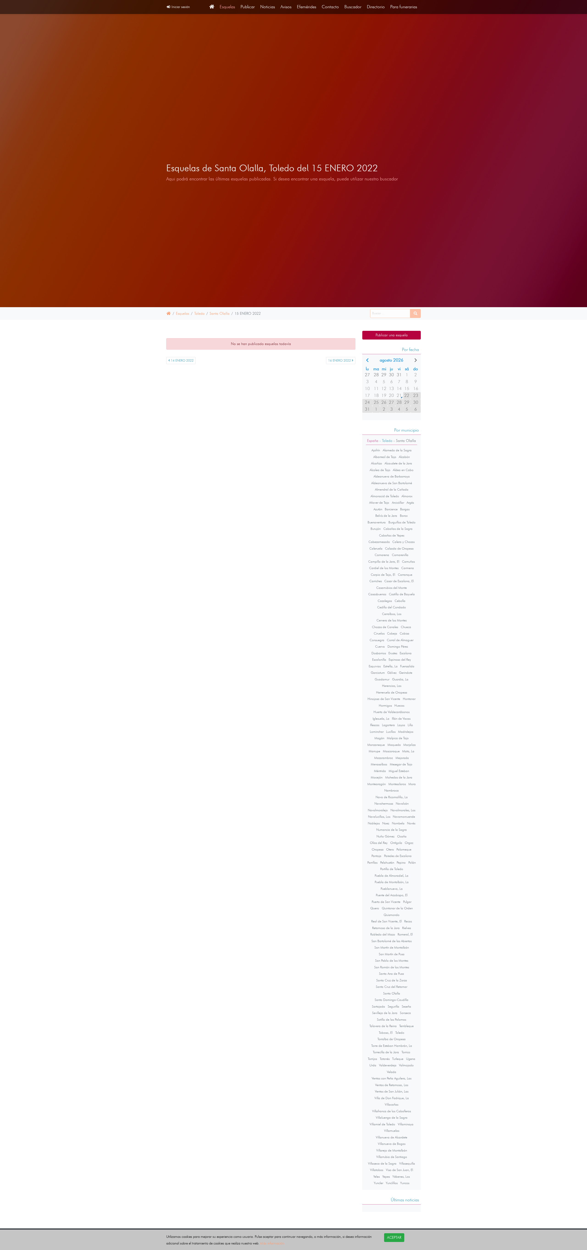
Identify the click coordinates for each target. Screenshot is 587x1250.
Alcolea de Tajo (380, 470)
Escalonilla (379, 659)
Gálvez (391, 673)
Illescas (374, 725)
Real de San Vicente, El (386, 921)
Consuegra (377, 640)
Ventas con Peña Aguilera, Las (391, 1078)
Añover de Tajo (379, 502)
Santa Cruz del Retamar (391, 987)
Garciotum (378, 673)
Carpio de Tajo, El (383, 575)
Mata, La (408, 751)
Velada (391, 1072)
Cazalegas (385, 601)
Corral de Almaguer (400, 640)
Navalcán (402, 803)
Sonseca (405, 1013)
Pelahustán (387, 862)
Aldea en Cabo (403, 470)
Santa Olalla (220, 313)
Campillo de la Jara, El (383, 561)
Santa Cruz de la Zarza (391, 980)
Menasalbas (379, 764)
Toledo (199, 313)
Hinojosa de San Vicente (384, 699)
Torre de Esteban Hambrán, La (391, 1046)
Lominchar (377, 732)
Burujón (376, 529)
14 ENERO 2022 (182, 360)
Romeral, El (405, 934)
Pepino (401, 862)
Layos (401, 725)
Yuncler (378, 1183)
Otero (390, 849)
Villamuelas (391, 1131)
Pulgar (407, 902)
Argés (410, 502)
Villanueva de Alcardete (391, 1137)
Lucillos (391, 732)
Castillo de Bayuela (402, 594)
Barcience (391, 509)
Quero (374, 908)
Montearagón (376, 784)
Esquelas (227, 6)
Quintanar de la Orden (397, 908)
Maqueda (394, 745)
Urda (372, 1065)
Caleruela (375, 548)
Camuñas (408, 561)
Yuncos (404, 1183)
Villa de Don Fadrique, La (391, 1098)
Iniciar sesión (180, 7)
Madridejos (405, 732)
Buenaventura (377, 522)
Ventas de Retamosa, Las (391, 1085)
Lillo (410, 725)
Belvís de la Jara (386, 516)
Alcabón (404, 457)
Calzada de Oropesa (399, 548)
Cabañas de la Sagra (398, 529)
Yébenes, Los (401, 1176)
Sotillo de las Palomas (391, 1019)
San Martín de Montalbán (391, 947)
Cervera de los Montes (392, 620)
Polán (412, 862)
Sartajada (378, 1006)
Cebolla (400, 601)
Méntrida (380, 771)
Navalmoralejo (378, 810)
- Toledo (385, 440)
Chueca (406, 627)
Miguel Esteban (399, 771)
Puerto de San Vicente (386, 902)
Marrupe (374, 751)
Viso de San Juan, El (399, 1170)
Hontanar (409, 699)
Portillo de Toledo (391, 869)
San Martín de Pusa (391, 954)
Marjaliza (409, 745)
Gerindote (405, 673)
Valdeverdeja (387, 1065)
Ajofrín (375, 450)
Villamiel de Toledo (382, 1124)
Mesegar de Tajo (401, 764)
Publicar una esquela (392, 335)
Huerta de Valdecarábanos (392, 712)
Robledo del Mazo (382, 934)
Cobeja (392, 633)
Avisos (285, 6)
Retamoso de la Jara (386, 928)
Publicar (248, 6)
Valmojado (406, 1065)
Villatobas (376, 1170)
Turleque (397, 1059)
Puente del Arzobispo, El (391, 895)
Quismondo (391, 915)
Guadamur (382, 679)
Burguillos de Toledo (401, 522)
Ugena (410, 1059)
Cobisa (404, 633)
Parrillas (372, 862)
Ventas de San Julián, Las (391, 1091)
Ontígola (396, 843)
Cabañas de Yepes (391, 535)
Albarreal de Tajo (384, 457)
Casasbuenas (377, 594)
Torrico (405, 1052)
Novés (411, 823)
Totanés (385, 1059)
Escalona (406, 653)
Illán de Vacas (401, 718)
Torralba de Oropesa (391, 1039)
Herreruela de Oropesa (391, 692)
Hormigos (385, 705)
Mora (412, 784)
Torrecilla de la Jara (386, 1052)
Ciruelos (379, 633)
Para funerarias (403, 6)
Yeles (376, 1176)
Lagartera (388, 725)
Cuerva (380, 646)
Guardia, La (400, 679)
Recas (408, 921)
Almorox (407, 496)
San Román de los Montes (391, 967)
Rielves (406, 928)
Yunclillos (392, 1183)
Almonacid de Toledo (385, 496)
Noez (385, 823)
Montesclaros (397, 784)
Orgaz (409, 843)
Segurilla (393, 1006)
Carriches (375, 581)
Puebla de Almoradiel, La (391, 876)
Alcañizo (376, 463)
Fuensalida (407, 666)
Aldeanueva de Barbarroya (392, 476)
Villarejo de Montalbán (391, 1150)
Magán (379, 738)
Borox (404, 516)
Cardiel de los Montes (384, 568)
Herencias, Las (391, 686)
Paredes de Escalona (398, 856)
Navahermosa (383, 803)
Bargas (405, 509)
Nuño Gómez (385, 836)
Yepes (386, 1176)
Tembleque (406, 1026)
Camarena (382, 555)
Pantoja (376, 856)
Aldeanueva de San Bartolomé (391, 483)
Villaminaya (405, 1124)
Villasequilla (407, 1163)
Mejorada (402, 758)
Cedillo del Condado (391, 607)
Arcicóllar (398, 502)
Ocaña (402, 836)
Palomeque (403, 849)
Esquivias (375, 666)
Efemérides (306, 6)
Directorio (376, 6)
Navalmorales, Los (402, 810)
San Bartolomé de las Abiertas (391, 941)
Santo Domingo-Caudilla (391, 1000)
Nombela (398, 823)
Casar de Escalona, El (399, 581)
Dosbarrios (378, 653)
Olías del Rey (379, 843)
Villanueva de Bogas (391, 1144)
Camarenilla (400, 555)
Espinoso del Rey (400, 659)
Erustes (392, 653)
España (372, 440)
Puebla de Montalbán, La (392, 882)
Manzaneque (376, 745)
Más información (272, 1243)
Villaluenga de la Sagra (391, 1117)
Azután (378, 509)
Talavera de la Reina (383, 1026)
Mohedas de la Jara (398, 777)
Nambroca (391, 790)
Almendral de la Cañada (391, 489)
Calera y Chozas (403, 542)
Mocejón (376, 777)
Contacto (330, 6)
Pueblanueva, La (392, 889)
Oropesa (378, 849)
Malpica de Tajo (398, 738)
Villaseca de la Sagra (382, 1163)
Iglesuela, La (381, 718)
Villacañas (391, 1104)
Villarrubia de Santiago (391, 1157)
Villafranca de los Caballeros (391, 1111)
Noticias (267, 6)
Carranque (405, 575)
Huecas (399, 705)
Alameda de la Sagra (397, 450)
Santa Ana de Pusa (391, 974)
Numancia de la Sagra (391, 830)
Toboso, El (386, 1033)
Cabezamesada (379, 542)
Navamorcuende (404, 817)
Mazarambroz (383, 758)
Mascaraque (391, 751)
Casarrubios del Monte (391, 588)
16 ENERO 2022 (340, 360)
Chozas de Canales (385, 627)
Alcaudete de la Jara (398, 463)
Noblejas (374, 823)
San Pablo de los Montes (391, 960)
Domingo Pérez (398, 646)
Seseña (406, 1006)
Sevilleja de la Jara (384, 1013)
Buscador (352, 6)
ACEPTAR (394, 1237)
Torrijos (372, 1059)
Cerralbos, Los (391, 614)
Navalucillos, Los (379, 817)
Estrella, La (390, 666)
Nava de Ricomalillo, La (392, 797)
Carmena (407, 568)
